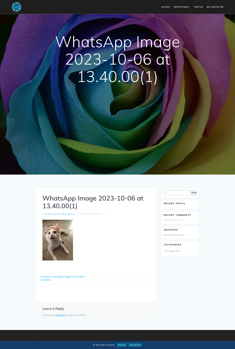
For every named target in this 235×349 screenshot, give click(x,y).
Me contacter (215, 7)
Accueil (165, 7)
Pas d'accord (135, 345)
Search (194, 193)
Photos (198, 7)
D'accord (122, 345)
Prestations (181, 7)
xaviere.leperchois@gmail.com (59, 213)
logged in (60, 315)
